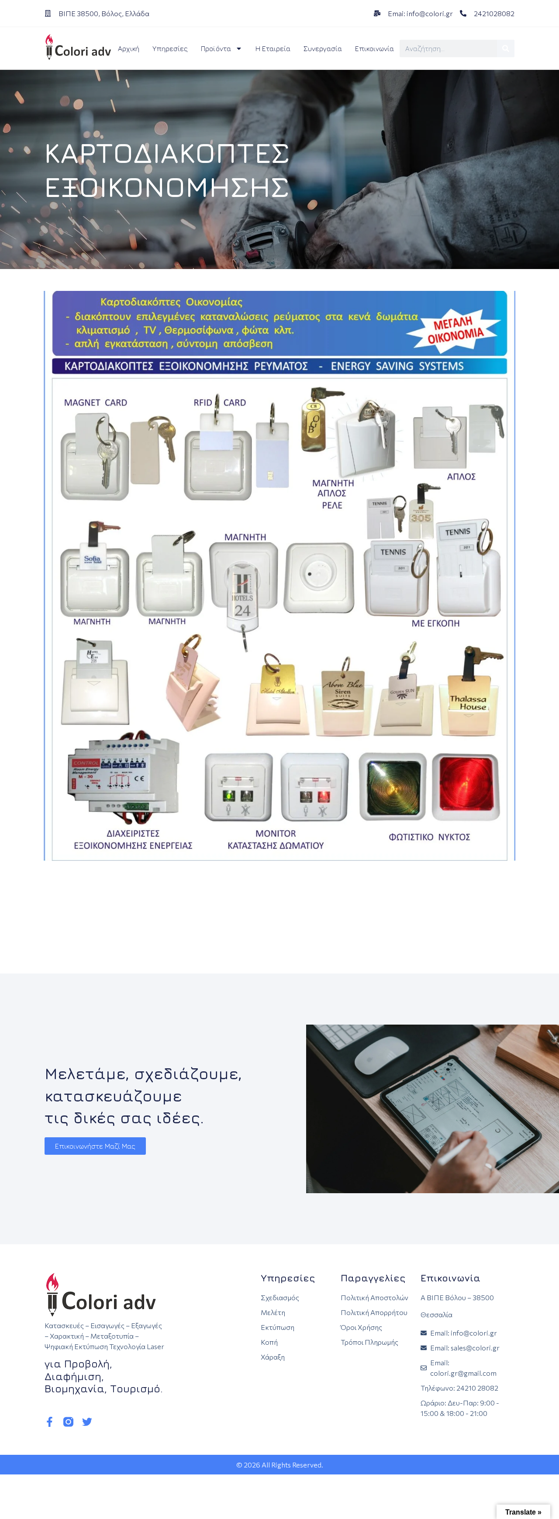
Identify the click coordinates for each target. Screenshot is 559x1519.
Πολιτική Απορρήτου (374, 1312)
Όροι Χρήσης (361, 1327)
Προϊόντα (216, 48)
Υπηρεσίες (170, 48)
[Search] (505, 48)
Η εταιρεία (272, 48)
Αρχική (128, 48)
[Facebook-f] (50, 1422)
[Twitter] (87, 1422)
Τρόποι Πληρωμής (369, 1342)
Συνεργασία (323, 48)
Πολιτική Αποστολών (374, 1297)
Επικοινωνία (374, 48)
